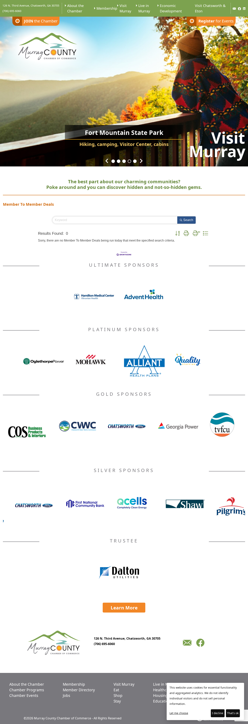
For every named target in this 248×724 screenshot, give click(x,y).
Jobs (66, 695)
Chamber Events (23, 695)
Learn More (124, 607)
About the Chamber (75, 8)
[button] (177, 233)
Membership (106, 8)
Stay (117, 701)
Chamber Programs (26, 689)
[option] (124, 89)
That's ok (233, 713)
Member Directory (79, 689)
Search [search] (188, 220)
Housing (160, 695)
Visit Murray (125, 8)
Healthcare (162, 689)
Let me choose (179, 713)
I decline (217, 713)
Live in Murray (144, 8)
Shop (118, 695)
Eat (116, 689)
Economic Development (171, 8)
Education (162, 701)
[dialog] (205, 701)
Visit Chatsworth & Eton (210, 8)
